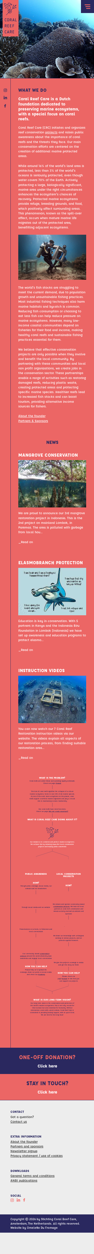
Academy (41, 974)
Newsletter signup (23, 1151)
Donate (64, 978)
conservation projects (61, 906)
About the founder (31, 416)
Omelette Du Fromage (42, 1228)
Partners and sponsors (26, 1146)
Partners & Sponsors (33, 421)
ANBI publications (23, 1180)
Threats (58, 783)
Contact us (18, 1121)
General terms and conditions (32, 1176)
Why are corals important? (58, 811)
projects (51, 132)
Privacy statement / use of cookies (36, 1155)
